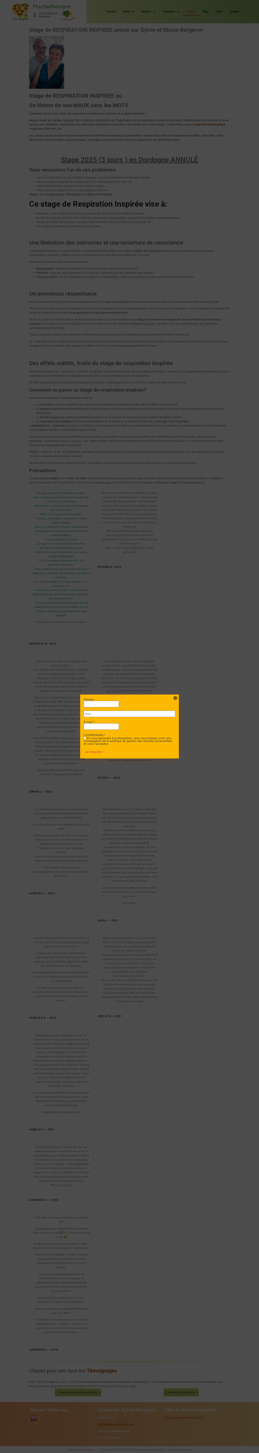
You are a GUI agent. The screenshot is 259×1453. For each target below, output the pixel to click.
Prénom (89, 699)
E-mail (89, 722)
